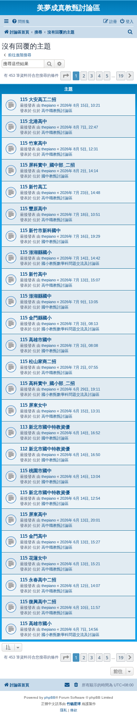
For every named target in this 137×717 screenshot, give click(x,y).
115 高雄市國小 (36, 623)
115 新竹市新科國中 (40, 230)
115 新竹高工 (33, 186)
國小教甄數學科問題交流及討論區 (70, 263)
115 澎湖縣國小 (36, 252)
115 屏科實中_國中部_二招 (47, 165)
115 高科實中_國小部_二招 (47, 383)
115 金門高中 (33, 536)
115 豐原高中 (33, 208)
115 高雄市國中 (36, 339)
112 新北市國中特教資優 (45, 448)
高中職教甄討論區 (56, 110)
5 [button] (107, 76)
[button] (65, 75)
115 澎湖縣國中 (36, 296)
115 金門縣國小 (36, 317)
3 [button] (91, 76)
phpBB (50, 697)
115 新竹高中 (33, 274)
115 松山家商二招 (38, 361)
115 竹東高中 (33, 143)
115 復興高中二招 (38, 601)
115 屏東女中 (33, 405)
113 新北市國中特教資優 (45, 427)
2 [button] (84, 76)
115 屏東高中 (33, 514)
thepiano (48, 105)
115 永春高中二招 (38, 579)
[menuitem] (21, 21)
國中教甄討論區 (54, 176)
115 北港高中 (33, 121)
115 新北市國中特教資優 (45, 492)
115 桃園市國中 (36, 470)
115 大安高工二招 (38, 99)
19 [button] (120, 76)
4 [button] (99, 76)
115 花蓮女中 (33, 558)
